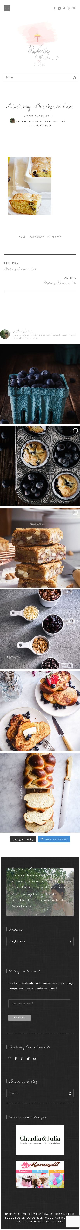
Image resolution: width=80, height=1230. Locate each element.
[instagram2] (59, 8)
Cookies (57, 1222)
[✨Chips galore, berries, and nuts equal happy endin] (40, 629)
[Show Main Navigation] (7, 8)
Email (23, 237)
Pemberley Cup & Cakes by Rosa (41, 122)
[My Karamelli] (40, 1174)
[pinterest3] (68, 8)
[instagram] (9, 1058)
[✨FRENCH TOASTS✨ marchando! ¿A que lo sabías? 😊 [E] (40, 711)
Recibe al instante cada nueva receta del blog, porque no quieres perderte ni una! (40, 986)
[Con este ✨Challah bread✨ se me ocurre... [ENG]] (40, 793)
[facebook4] (54, 8)
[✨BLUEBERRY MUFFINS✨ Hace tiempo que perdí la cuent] (40, 466)
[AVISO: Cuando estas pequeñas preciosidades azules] (40, 384)
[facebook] (16, 1058)
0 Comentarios (39, 125)
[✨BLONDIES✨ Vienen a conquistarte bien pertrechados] (40, 548)
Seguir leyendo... (22, 906)
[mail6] (73, 8)
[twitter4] (64, 8)
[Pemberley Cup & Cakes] (40, 44)
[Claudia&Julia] (40, 1139)
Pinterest (54, 237)
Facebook (37, 237)
